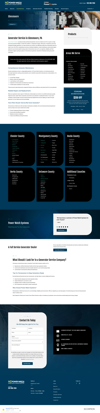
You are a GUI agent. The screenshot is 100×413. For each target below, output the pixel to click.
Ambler (69, 64)
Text (73, 109)
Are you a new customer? (16, 340)
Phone (13, 332)
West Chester (71, 79)
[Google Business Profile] (79, 383)
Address (13, 336)
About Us (55, 386)
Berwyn (13, 153)
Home (54, 383)
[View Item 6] (67, 226)
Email (78, 109)
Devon (13, 157)
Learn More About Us (59, 250)
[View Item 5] (65, 226)
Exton (13, 151)
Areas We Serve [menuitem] (20, 8)
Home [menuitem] (6, 8)
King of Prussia (71, 72)
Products (55, 391)
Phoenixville (70, 76)
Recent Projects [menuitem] (65, 8)
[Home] (13, 3)
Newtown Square (44, 178)
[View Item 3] (61, 226)
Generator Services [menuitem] (37, 8)
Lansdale (82, 72)
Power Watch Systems (13, 41)
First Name (14, 328)
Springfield (70, 78)
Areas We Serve (56, 389)
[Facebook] (76, 383)
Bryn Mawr (70, 65)
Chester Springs (83, 65)
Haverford (82, 71)
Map (32, 385)
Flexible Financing (57, 397)
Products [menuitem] (28, 8)
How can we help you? (16, 344)
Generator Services (57, 394)
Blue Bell (82, 64)
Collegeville (82, 67)
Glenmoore (70, 71)
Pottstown (82, 76)
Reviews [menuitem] (57, 8)
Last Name (30, 328)
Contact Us (55, 400)
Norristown (82, 74)
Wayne (81, 78)
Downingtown (71, 69)
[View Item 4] (63, 226)
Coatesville (70, 67)
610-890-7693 (91, 3)
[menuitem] (6, 410)
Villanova (43, 176)
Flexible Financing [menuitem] (48, 8)
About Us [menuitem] (12, 8)
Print (82, 109)
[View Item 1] (57, 226)
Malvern (69, 74)
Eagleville (82, 69)
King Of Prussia (44, 159)
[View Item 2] (59, 226)
